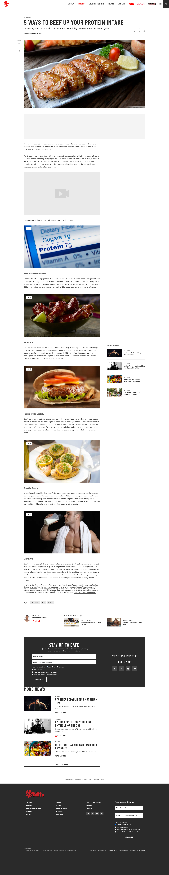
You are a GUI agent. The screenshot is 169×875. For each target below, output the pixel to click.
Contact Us (92, 850)
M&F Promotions (39, 670)
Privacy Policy (113, 850)
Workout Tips (127, 620)
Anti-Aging (121, 4)
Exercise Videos (61, 808)
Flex (131, 4)
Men (55, 667)
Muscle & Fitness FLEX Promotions (45, 674)
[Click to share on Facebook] (134, 31)
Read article (60, 712)
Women (61, 667)
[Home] (6, 6)
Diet (43, 603)
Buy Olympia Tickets (93, 802)
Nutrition (81, 4)
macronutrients (73, 147)
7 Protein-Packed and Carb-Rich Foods (132, 393)
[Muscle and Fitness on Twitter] (121, 668)
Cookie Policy (124, 850)
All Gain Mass (62, 764)
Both (49, 667)
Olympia (152, 4)
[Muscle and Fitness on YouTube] (128, 668)
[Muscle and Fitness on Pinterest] (134, 668)
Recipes (28, 814)
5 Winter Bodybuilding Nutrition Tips (132, 354)
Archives (89, 805)
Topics (58, 802)
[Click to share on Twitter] (139, 31)
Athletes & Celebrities (97, 4)
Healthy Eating (86, 620)
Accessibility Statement (137, 850)
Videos (58, 805)
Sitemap (89, 808)
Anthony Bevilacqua (33, 33)
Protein (50, 603)
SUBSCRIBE (39, 680)
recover (27, 147)
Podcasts (59, 811)
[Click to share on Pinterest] (144, 31)
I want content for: (38, 667)
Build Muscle (35, 603)
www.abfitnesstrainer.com (85, 592)
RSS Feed (59, 814)
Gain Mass (27, 17)
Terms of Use (102, 850)
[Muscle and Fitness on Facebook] (114, 668)
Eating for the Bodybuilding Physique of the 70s (134, 367)
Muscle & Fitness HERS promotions (46, 672)
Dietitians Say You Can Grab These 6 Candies (132, 380)
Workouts (71, 4)
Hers (140, 4)
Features (111, 4)
